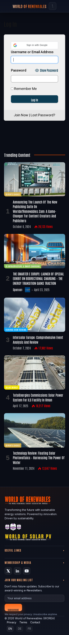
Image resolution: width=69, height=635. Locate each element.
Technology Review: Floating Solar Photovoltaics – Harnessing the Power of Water (39, 458)
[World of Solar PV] (28, 538)
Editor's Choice (13, 194)
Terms (23, 622)
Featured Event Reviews (16, 329)
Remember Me (25, 89)
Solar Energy (12, 387)
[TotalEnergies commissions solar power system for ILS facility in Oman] (34, 372)
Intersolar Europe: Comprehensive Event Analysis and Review (38, 339)
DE (19, 628)
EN (10, 628)
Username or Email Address (32, 52)
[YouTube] (26, 571)
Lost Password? (43, 115)
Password (18, 70)
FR (29, 628)
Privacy (11, 622)
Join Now (21, 115)
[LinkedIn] (17, 571)
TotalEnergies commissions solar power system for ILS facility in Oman (38, 397)
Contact (35, 622)
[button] (34, 45)
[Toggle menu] (52, 6)
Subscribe (13, 609)
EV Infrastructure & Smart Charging (23, 266)
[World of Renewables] (13, 527)
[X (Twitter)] (8, 571)
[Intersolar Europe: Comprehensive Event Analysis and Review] (34, 315)
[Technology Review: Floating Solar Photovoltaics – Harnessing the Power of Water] (34, 430)
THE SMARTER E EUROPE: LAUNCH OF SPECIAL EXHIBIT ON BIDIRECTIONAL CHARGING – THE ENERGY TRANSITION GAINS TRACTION (38, 278)
